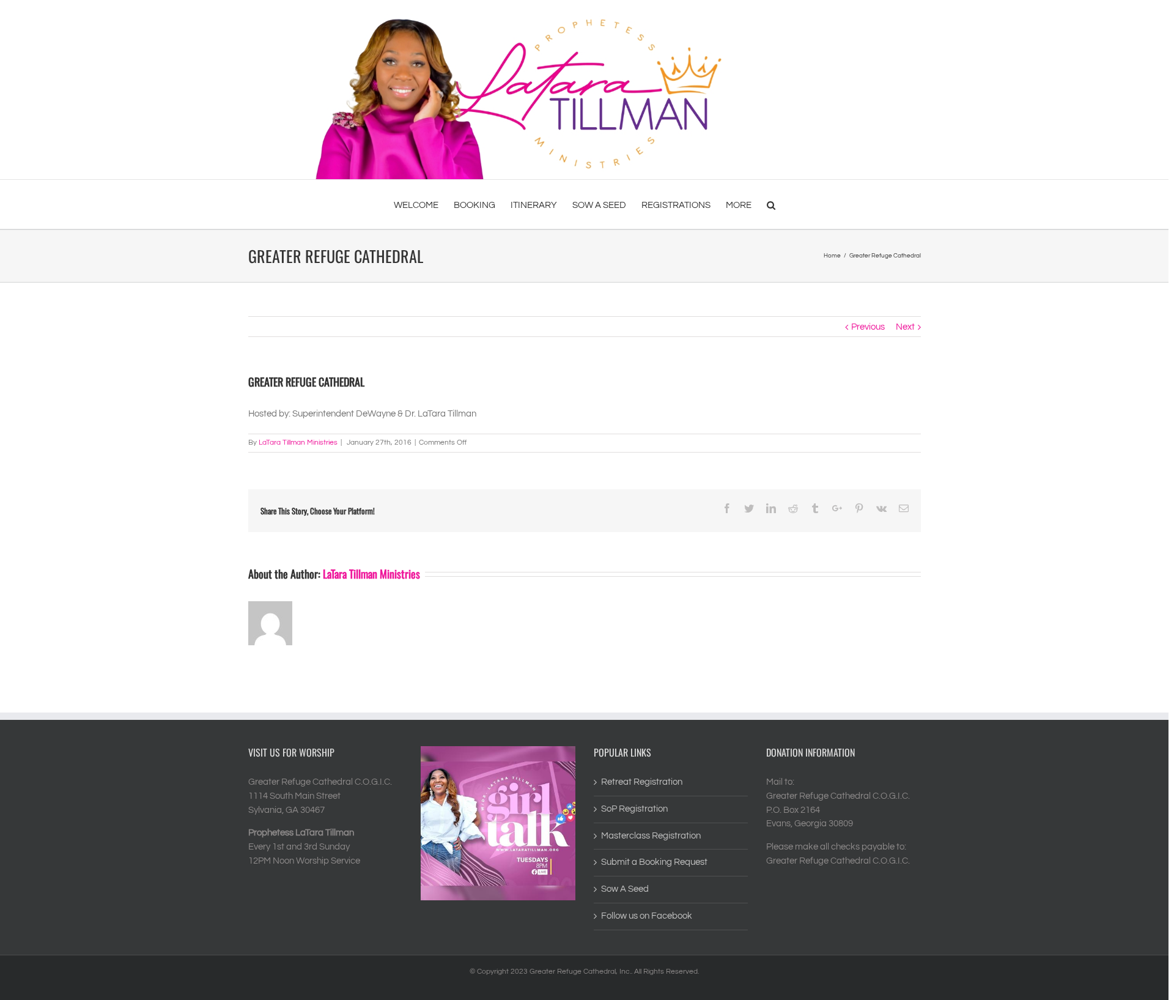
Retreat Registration (641, 782)
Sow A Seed (625, 889)
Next (905, 326)
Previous (868, 326)
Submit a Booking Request (654, 862)
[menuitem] (424, 204)
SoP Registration (634, 808)
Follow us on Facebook (646, 915)
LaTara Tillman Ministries (298, 442)
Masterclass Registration (651, 835)
